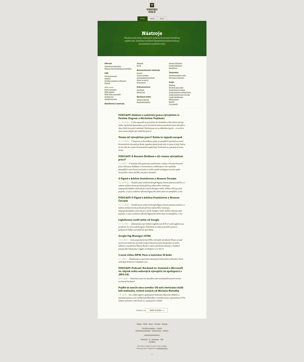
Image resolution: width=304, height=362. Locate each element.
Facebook (144, 339)
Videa (145, 324)
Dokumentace (143, 87)
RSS (162, 339)
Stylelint (107, 78)
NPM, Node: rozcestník (112, 94)
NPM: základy (109, 92)
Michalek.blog (162, 348)
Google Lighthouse (175, 66)
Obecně (108, 63)
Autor (162, 19)
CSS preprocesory (110, 76)
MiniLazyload (174, 99)
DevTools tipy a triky (176, 88)
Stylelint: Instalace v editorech (115, 81)
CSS (106, 73)
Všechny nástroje (143, 100)
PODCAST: (124, 115)
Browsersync (141, 82)
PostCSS (107, 83)
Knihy (152, 19)
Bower (139, 80)
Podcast (164, 324)
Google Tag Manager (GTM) (134, 235)
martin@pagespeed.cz (152, 335)
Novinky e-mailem (148, 328)
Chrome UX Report (175, 63)
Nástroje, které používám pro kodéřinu (118, 69)
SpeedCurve (173, 68)
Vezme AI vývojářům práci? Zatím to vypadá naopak (150, 137)
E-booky (157, 324)
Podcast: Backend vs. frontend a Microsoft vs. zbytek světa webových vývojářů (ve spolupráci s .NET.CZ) (150, 271)
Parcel (139, 66)
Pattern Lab (141, 92)
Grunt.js (139, 73)
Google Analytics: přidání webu (180, 92)
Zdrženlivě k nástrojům (112, 66)
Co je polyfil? (173, 104)
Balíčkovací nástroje (114, 103)
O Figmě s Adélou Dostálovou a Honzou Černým (147, 178)
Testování (174, 72)
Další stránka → (157, 310)
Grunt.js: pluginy (143, 75)
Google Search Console (177, 90)
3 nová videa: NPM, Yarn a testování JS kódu (145, 254)
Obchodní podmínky (143, 331)
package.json (109, 97)
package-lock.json (110, 99)
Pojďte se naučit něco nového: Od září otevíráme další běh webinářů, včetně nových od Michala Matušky (150, 289)
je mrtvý (145, 80)
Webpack (140, 63)
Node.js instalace (110, 90)
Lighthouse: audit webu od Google (138, 219)
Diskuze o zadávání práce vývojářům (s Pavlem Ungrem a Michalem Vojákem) (148, 116)
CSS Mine (152, 342)
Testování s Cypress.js (176, 78)
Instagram (155, 339)
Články (142, 19)
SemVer (171, 102)
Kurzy (151, 324)
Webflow (172, 85)
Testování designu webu (177, 75)
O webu (159, 328)
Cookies (165, 331)
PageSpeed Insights (143, 102)
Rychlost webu (144, 96)
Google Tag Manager (176, 97)
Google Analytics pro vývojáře (179, 95)
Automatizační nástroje (148, 70)
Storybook (140, 90)
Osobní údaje (156, 331)
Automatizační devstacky (146, 78)
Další (171, 82)
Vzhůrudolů (152, 10)
